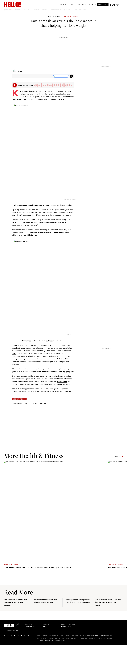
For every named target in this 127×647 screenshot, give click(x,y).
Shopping (67, 10)
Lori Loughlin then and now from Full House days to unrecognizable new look (38, 567)
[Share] (71, 76)
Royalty (17, 10)
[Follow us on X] (11, 635)
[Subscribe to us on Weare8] (28, 635)
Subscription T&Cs (67, 624)
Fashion (26, 10)
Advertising (30, 626)
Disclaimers (41, 635)
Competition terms (62, 638)
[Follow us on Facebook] (8, 635)
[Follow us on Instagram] (4, 635)
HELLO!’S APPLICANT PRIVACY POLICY (101, 638)
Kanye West (62, 381)
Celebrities (8, 10)
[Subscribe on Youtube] (18, 635)
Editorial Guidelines (79, 638)
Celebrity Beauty (21, 403)
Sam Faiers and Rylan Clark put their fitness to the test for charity (108, 602)
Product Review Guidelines (55, 640)
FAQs (45, 626)
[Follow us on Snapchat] (21, 635)
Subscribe (103, 4)
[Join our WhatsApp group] (31, 635)
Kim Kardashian (26, 91)
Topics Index (66, 626)
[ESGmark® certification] (17, 625)
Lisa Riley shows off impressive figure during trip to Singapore (77, 601)
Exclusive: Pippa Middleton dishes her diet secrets (45, 601)
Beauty (44, 10)
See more (118, 456)
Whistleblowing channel (89, 635)
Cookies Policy (53, 635)
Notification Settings (45, 638)
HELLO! (20, 71)
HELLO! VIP (82, 10)
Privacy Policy (106, 635)
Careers (40, 640)
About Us (28, 624)
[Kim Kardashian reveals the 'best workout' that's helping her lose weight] (114, 5)
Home (50, 16)
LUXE (75, 10)
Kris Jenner (32, 235)
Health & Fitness (70, 16)
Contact (46, 624)
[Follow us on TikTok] (15, 635)
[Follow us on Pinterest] (25, 635)
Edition (80, 5)
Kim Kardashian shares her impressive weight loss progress (15, 602)
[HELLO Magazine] (12, 4)
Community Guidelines (69, 635)
